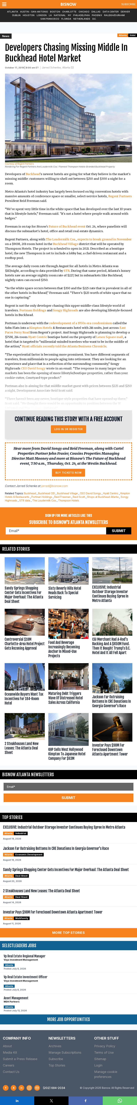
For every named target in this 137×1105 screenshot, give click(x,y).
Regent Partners (120, 196)
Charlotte (69, 11)
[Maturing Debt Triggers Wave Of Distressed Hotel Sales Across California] (68, 686)
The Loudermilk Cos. (61, 239)
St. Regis (37, 408)
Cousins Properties (85, 453)
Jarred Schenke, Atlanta (56, 67)
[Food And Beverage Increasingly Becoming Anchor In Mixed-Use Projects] (68, 634)
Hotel (133, 35)
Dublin (16, 15)
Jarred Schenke (26, 486)
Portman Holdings (32, 310)
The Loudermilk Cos (44, 500)
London (42, 15)
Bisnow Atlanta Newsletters (28, 774)
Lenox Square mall (109, 337)
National (60, 15)
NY (69, 15)
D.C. (94, 18)
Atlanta (12, 11)
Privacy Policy (104, 1046)
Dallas (96, 11)
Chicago (84, 11)
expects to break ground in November (104, 239)
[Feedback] (37, 1088)
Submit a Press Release (20, 1059)
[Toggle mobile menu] (5, 4)
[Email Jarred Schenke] (72, 68)
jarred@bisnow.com (54, 486)
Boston (55, 11)
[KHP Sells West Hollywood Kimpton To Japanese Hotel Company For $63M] (68, 737)
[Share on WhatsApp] (120, 1100)
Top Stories (57, 1065)
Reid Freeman (62, 496)
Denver (125, 11)
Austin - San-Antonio (34, 11)
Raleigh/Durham (114, 15)
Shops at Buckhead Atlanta (103, 496)
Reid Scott (79, 496)
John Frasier (58, 453)
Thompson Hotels (68, 500)
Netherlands (81, 18)
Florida (66, 18)
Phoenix (97, 15)
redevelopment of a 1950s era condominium (80, 323)
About (7, 1046)
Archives (55, 1046)
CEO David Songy (33, 368)
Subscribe (128, 4)
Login (98, 1065)
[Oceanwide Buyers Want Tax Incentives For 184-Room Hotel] (25, 686)
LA (50, 15)
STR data (24, 500)
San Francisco (49, 18)
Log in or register (68, 429)
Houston (29, 15)
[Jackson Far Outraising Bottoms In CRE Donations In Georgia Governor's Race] (112, 686)
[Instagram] (29, 1088)
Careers (8, 1065)
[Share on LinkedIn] (17, 1100)
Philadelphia (81, 15)
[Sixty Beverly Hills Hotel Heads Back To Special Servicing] (68, 581)
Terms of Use (104, 1052)
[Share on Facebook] (85, 1100)
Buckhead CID (46, 493)
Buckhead (33, 174)
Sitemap (100, 1059)
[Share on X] (51, 1100)
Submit (119, 531)
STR (67, 270)
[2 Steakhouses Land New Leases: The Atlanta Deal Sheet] (25, 737)
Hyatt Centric (37, 337)
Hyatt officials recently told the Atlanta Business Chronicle (64, 346)
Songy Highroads (65, 310)
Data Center (111, 11)
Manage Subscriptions (65, 1052)
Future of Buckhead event (67, 226)
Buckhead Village (65, 244)
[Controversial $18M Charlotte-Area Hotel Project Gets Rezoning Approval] (25, 634)
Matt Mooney (37, 458)
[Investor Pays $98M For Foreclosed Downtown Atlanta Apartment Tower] (112, 737)
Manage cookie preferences (105, 1074)
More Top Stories (68, 933)
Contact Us (11, 1072)
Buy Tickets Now (68, 472)
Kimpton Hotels (40, 328)
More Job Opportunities (68, 1019)
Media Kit (10, 1052)
